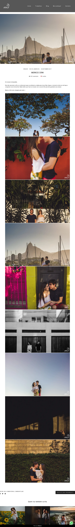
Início (29, 6)
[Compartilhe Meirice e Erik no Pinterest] (5, 493)
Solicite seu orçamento (65, 492)
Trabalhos (38, 6)
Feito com (37, 525)
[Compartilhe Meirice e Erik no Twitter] (2, 493)
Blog (47, 6)
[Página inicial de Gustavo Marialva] (7, 6)
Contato (68, 6)
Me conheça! (57, 6)
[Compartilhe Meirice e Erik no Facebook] (0, 493)
